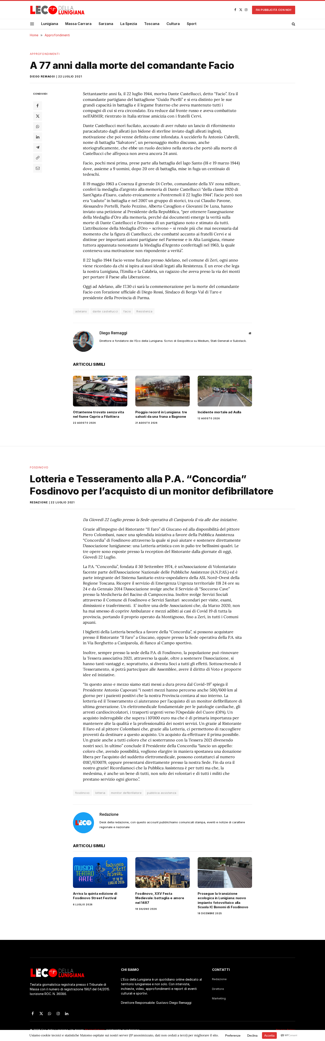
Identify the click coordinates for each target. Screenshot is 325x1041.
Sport (192, 23)
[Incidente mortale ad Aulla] (225, 391)
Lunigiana (49, 23)
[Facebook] (37, 105)
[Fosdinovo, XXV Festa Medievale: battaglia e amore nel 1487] (162, 872)
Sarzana (106, 23)
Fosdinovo (39, 467)
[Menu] (32, 24)
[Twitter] (37, 116)
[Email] (37, 168)
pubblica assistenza (161, 793)
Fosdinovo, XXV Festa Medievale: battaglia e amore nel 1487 (159, 898)
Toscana (151, 23)
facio (127, 311)
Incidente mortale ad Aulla (219, 412)
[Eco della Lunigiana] (57, 10)
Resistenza (144, 311)
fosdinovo (82, 793)
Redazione (39, 502)
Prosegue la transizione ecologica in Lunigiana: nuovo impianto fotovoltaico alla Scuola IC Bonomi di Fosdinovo (223, 900)
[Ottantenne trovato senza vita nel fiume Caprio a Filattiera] (100, 391)
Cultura (173, 23)
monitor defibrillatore (126, 793)
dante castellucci (105, 311)
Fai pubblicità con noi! (273, 10)
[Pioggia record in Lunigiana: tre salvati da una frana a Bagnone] (162, 391)
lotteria (100, 793)
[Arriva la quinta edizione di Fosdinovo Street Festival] (100, 872)
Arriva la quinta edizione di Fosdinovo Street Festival (95, 895)
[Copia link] (37, 157)
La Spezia (128, 23)
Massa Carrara (78, 23)
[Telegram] (37, 147)
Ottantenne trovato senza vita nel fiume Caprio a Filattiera (98, 414)
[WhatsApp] (37, 126)
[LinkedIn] (37, 137)
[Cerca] (293, 24)
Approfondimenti (45, 54)
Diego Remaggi (42, 76)
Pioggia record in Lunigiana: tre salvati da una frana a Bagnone (161, 414)
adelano (81, 311)
